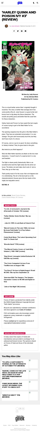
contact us (12, 321)
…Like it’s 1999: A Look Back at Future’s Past (19, 223)
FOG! (9, 425)
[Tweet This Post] (18, 31)
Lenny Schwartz (15, 26)
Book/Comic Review (18, 195)
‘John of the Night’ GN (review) (14, 287)
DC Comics (19, 197)
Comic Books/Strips (8, 197)
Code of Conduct (25, 310)
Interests (22, 425)
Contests (34, 425)
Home (5, 425)
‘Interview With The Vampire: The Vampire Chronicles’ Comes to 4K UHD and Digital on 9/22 (19, 280)
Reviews (28, 425)
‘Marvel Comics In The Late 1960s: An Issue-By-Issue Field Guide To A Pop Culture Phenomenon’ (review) (19, 230)
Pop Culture (15, 425)
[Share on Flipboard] (21, 31)
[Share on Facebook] (14, 31)
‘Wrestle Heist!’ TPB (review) (14, 244)
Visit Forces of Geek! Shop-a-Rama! (20, 430)
